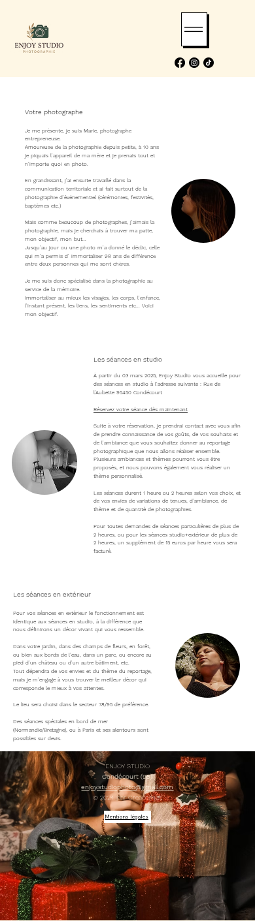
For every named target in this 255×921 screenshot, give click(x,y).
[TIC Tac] (208, 62)
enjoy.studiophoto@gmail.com (127, 786)
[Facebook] (180, 62)
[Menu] (194, 29)
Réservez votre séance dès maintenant (141, 410)
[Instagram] (194, 62)
